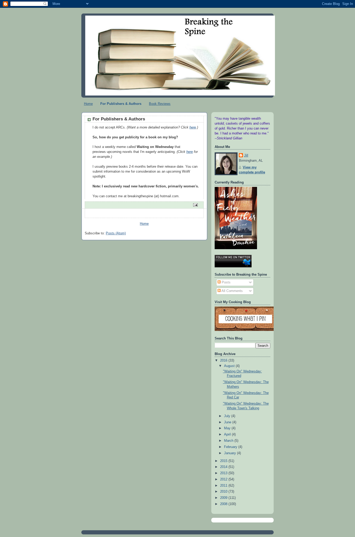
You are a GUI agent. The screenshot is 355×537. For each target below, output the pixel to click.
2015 (224, 461)
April (228, 434)
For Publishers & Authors (120, 104)
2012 (224, 479)
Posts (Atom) (116, 233)
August (230, 366)
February (231, 447)
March (229, 441)
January (230, 453)
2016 (224, 360)
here (192, 127)
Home (88, 104)
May (228, 428)
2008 (224, 504)
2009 (224, 498)
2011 (224, 485)
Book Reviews (159, 104)
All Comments (232, 291)
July (227, 416)
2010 (224, 491)
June (228, 422)
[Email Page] (195, 205)
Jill (246, 155)
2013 (224, 473)
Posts (226, 282)
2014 (224, 467)
